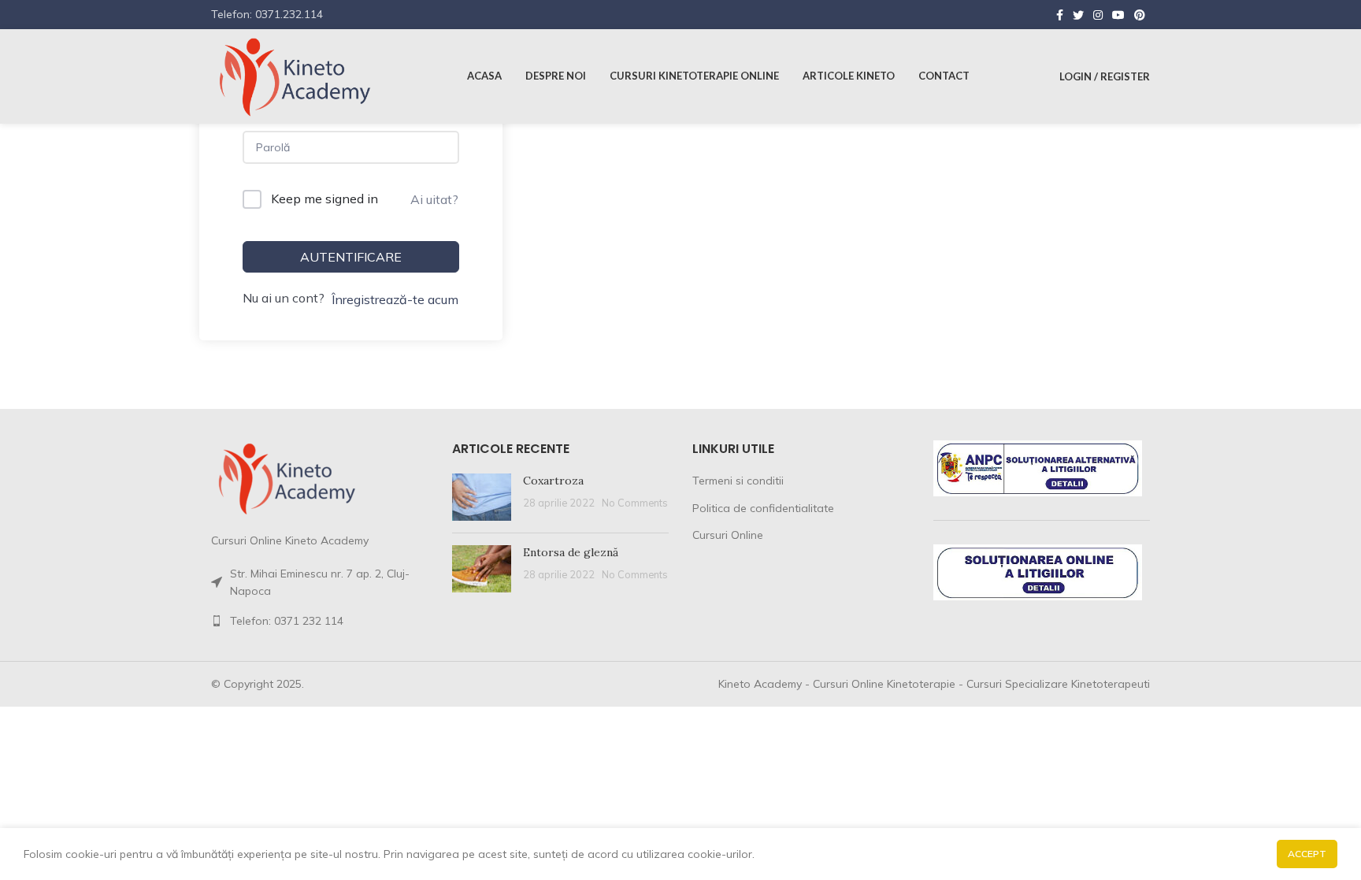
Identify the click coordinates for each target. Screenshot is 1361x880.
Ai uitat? (434, 199)
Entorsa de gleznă (570, 552)
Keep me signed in (324, 198)
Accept (1307, 854)
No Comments (635, 502)
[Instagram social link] (1097, 15)
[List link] (319, 620)
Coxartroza (553, 480)
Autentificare (351, 257)
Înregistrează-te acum (395, 299)
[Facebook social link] (1059, 15)
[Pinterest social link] (1139, 15)
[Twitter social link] (1078, 15)
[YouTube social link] (1118, 15)
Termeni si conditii (738, 480)
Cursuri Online (727, 535)
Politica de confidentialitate (763, 508)
